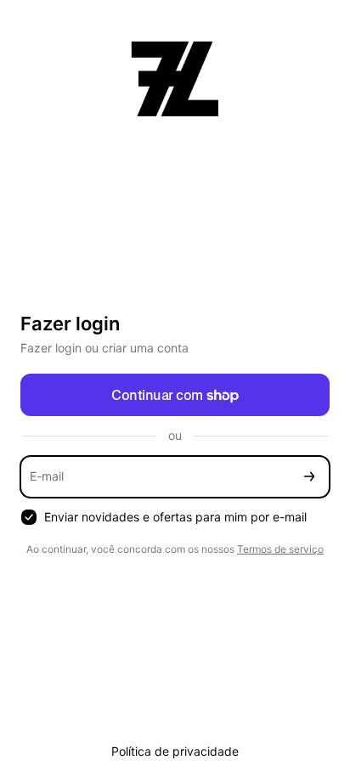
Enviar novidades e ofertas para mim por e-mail (175, 517)
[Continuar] (309, 477)
